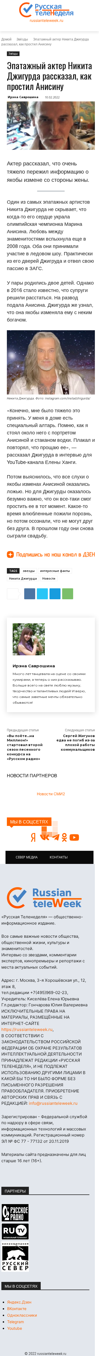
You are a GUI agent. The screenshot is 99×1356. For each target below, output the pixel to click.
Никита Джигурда (23, 578)
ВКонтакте (16, 1308)
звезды (29, 571)
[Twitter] (42, 593)
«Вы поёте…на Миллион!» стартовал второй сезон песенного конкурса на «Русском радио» (25, 747)
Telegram (15, 1321)
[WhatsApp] (67, 593)
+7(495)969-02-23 (48, 992)
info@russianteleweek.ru (53, 1103)
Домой (6, 39)
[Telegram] (55, 593)
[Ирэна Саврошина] (29, 639)
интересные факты (55, 571)
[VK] (29, 593)
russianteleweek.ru (46, 20)
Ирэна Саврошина (23, 97)
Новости (48, 578)
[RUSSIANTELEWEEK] (46, 9)
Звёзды (22, 39)
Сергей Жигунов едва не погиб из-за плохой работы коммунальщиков (75, 743)
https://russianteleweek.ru (27, 1029)
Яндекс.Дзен (19, 1302)
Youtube (14, 1328)
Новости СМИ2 (51, 793)
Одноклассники (22, 1315)
